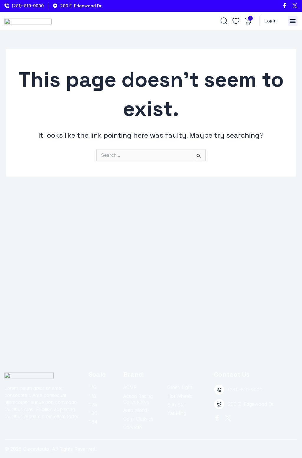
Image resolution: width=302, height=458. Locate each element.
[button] (293, 21)
